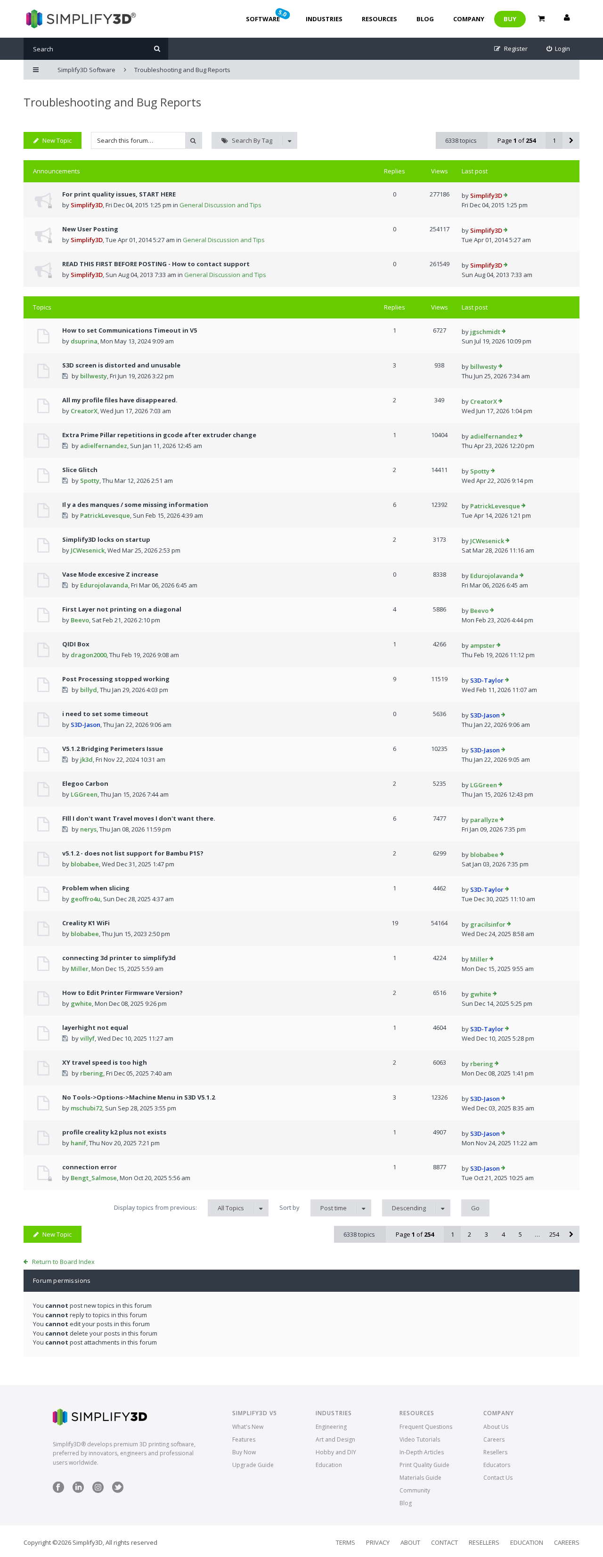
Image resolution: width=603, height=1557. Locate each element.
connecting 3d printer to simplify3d (119, 958)
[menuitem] (558, 49)
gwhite (81, 1003)
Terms (345, 1542)
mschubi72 (86, 1108)
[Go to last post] (506, 196)
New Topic (57, 140)
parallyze (484, 819)
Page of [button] (516, 140)
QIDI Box (76, 644)
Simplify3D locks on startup (106, 539)
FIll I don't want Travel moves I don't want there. (138, 818)
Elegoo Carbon (85, 783)
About (410, 1542)
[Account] (566, 19)
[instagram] (98, 1491)
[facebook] (58, 1491)
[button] (570, 140)
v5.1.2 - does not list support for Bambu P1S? (133, 853)
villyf (87, 1038)
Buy (510, 19)
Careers (494, 1439)
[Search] (157, 49)
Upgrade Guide (253, 1465)
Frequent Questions (425, 1427)
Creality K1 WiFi (86, 923)
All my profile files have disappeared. (120, 400)
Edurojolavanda (104, 585)
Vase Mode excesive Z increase (110, 574)
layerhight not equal (95, 1027)
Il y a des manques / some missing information (135, 504)
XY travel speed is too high (104, 1062)
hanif (78, 1143)
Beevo (80, 620)
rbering (91, 1073)
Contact (444, 1542)
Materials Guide (420, 1478)
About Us (495, 1427)
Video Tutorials (419, 1439)
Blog (425, 19)
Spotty (89, 480)
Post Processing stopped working (116, 679)
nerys (88, 829)
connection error (89, 1167)
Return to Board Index (63, 1261)
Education (329, 1465)
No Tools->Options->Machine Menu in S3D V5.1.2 (138, 1097)
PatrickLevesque (105, 515)
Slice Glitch (80, 469)
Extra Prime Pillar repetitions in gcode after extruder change (159, 435)
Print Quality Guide (424, 1465)
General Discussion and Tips (220, 205)
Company (468, 19)
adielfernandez (103, 445)
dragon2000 (88, 655)
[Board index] (80, 18)
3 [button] (486, 1234)
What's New (247, 1427)
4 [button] (503, 1234)
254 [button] (554, 1234)
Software (267, 15)
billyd (88, 689)
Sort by (313, 1207)
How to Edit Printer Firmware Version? (122, 992)
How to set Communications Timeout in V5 (129, 330)
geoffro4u (85, 899)
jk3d (86, 759)
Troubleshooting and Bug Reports (112, 102)
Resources (379, 19)
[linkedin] (78, 1491)
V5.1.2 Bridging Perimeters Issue (112, 748)
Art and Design (335, 1439)
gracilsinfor (487, 924)
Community (414, 1490)
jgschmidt (485, 331)
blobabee (85, 864)
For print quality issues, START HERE (119, 194)
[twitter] (117, 1491)
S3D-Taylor (487, 680)
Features (243, 1439)
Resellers (495, 1452)
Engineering (331, 1427)
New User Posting (90, 229)
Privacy (378, 1542)
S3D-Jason (85, 724)
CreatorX (84, 411)
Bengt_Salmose (94, 1178)
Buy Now (244, 1452)
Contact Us (498, 1478)
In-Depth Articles (421, 1452)
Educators (496, 1465)
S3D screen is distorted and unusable (121, 365)
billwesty (93, 376)
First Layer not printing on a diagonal (121, 609)
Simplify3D (87, 205)
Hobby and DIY (336, 1452)
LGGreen (84, 794)
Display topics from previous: (179, 1207)
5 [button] (520, 1234)
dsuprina (84, 341)
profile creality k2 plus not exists (114, 1132)
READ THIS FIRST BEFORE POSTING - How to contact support (156, 264)
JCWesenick (88, 550)
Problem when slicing (96, 888)
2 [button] (469, 1234)
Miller (80, 968)
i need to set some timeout (105, 713)
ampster (482, 645)
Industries (324, 19)
